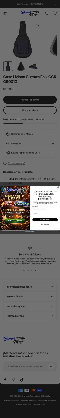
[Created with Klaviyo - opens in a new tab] (30, 231)
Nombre (35, 206)
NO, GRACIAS (45, 224)
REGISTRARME (45, 219)
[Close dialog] (58, 187)
